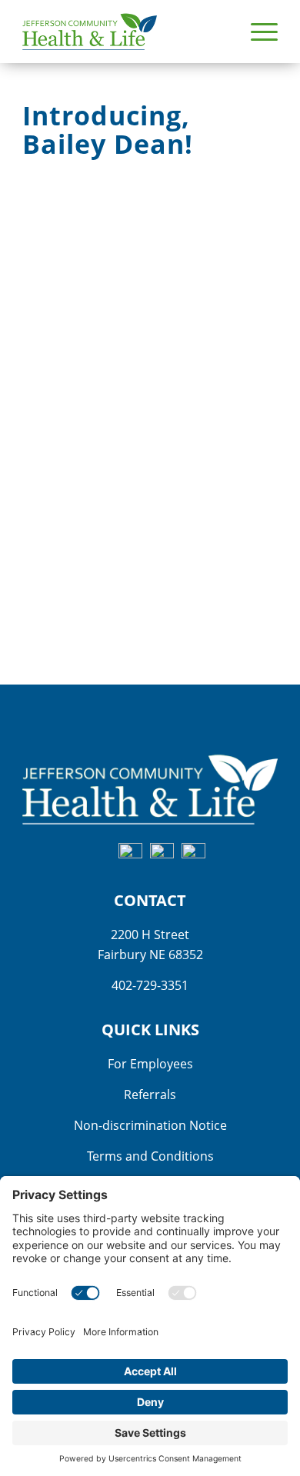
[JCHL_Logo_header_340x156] (124, 31)
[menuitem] (256, 31)
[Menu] (256, 31)
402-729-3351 (150, 985)
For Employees (150, 1063)
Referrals (150, 1094)
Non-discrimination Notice (150, 1125)
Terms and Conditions (150, 1156)
